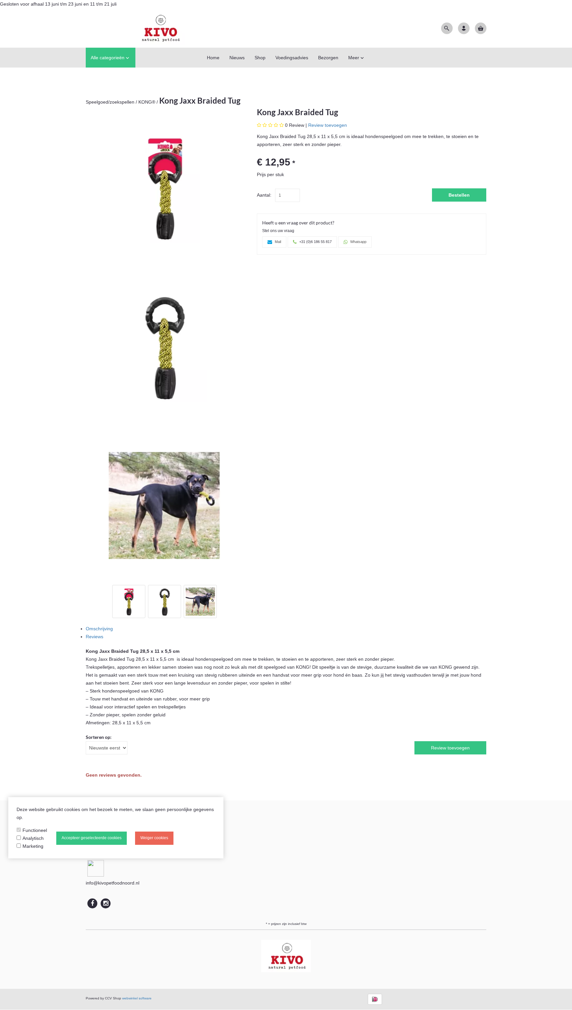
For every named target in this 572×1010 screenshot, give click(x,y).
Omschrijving (99, 628)
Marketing (33, 846)
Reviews (94, 636)
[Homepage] (135, 28)
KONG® (146, 102)
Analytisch (33, 838)
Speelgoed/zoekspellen (110, 102)
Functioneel (35, 830)
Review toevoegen (327, 125)
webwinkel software (137, 998)
